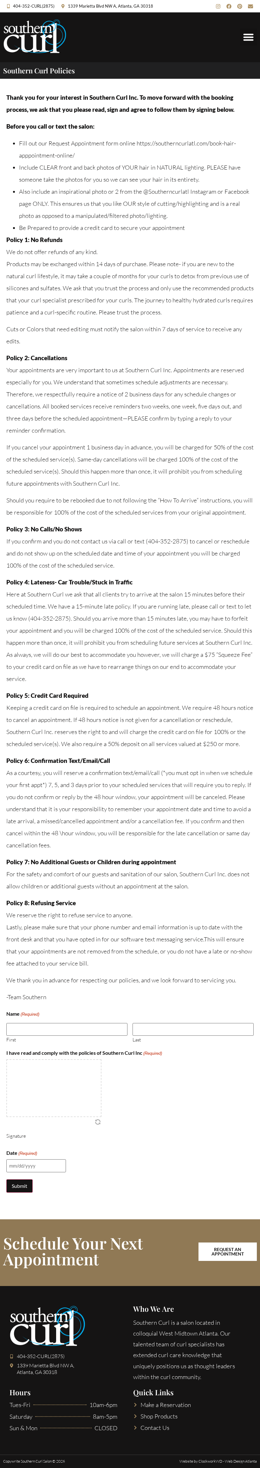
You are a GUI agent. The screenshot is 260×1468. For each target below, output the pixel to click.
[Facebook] (229, 6)
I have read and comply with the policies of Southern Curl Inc (84, 1052)
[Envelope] (250, 6)
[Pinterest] (240, 6)
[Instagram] (218, 6)
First (11, 1039)
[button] (248, 37)
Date (21, 1152)
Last (137, 1039)
